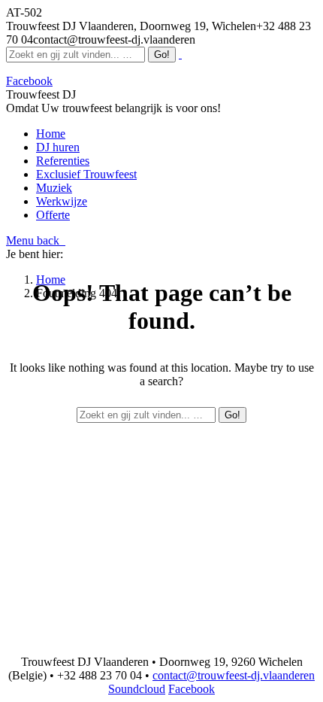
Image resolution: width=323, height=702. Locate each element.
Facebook (191, 688)
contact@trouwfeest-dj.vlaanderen (233, 675)
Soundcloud (136, 688)
